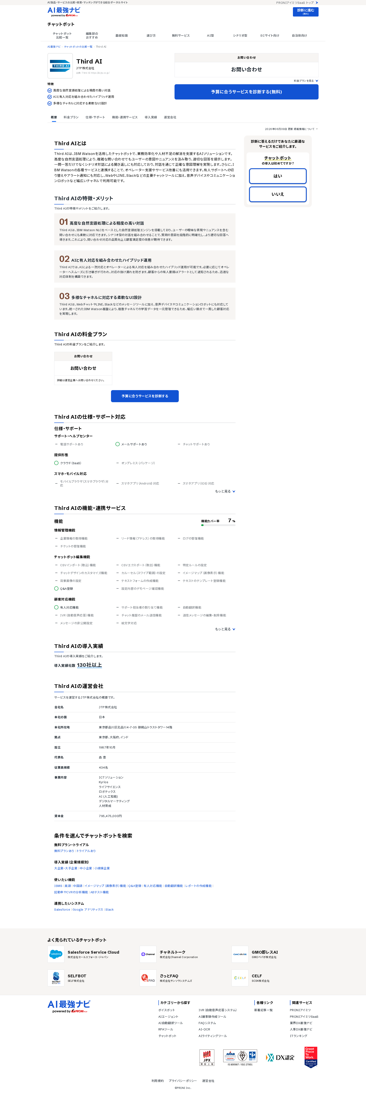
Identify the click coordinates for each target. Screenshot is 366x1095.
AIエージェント (168, 1017)
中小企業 (86, 868)
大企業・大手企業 (65, 868)
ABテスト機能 (99, 892)
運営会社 (208, 1081)
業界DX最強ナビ (301, 1023)
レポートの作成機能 (198, 886)
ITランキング (298, 1036)
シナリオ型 (240, 35)
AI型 (210, 35)
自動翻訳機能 (174, 886)
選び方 (151, 35)
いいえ (278, 194)
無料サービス (181, 35)
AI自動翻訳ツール (170, 1023)
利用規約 (157, 1081)
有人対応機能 (153, 886)
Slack (109, 909)
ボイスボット (166, 1010)
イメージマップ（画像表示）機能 (105, 886)
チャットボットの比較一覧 (78, 46)
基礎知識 (121, 35)
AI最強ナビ (54, 46)
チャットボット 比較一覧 (62, 35)
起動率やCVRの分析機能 (71, 892)
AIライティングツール (213, 1036)
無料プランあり (64, 851)
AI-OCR (204, 1029)
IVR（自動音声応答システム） (218, 1010)
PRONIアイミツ (300, 1010)
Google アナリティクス (88, 909)
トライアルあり (86, 851)
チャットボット (167, 1036)
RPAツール (165, 1029)
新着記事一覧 (263, 1010)
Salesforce (62, 909)
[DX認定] (280, 1058)
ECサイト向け (270, 35)
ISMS (58, 886)
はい (277, 176)
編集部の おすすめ (92, 35)
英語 (68, 886)
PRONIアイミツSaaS (304, 1017)
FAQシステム (207, 1023)
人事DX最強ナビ (301, 1029)
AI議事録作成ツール (212, 1017)
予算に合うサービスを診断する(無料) (246, 91)
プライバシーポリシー (183, 1081)
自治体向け (299, 35)
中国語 (77, 886)
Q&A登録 (134, 886)
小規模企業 (102, 868)
